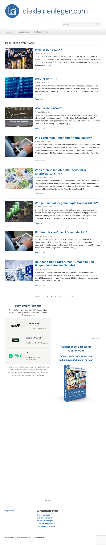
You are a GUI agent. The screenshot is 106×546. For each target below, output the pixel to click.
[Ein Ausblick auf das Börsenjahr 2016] (19, 241)
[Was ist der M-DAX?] (19, 117)
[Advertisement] (76, 319)
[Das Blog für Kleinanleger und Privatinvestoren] (46, 11)
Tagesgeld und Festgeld (46, 526)
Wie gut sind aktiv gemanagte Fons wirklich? (66, 203)
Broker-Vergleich (43, 515)
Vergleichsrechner (41, 32)
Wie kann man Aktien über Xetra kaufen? (63, 137)
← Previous (35, 297)
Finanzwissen (24, 32)
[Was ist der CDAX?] (19, 87)
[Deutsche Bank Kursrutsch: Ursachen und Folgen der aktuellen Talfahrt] (19, 270)
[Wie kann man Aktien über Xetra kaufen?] (19, 146)
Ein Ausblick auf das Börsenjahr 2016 (61, 232)
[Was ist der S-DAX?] (19, 58)
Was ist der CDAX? (48, 79)
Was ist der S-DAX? (48, 49)
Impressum (9, 511)
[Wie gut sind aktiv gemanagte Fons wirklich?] (19, 211)
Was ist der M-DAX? (49, 108)
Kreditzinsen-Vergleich (46, 524)
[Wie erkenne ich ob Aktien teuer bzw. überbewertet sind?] (19, 178)
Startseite (10, 32)
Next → (72, 297)
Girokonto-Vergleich (44, 518)
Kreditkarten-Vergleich (46, 521)
